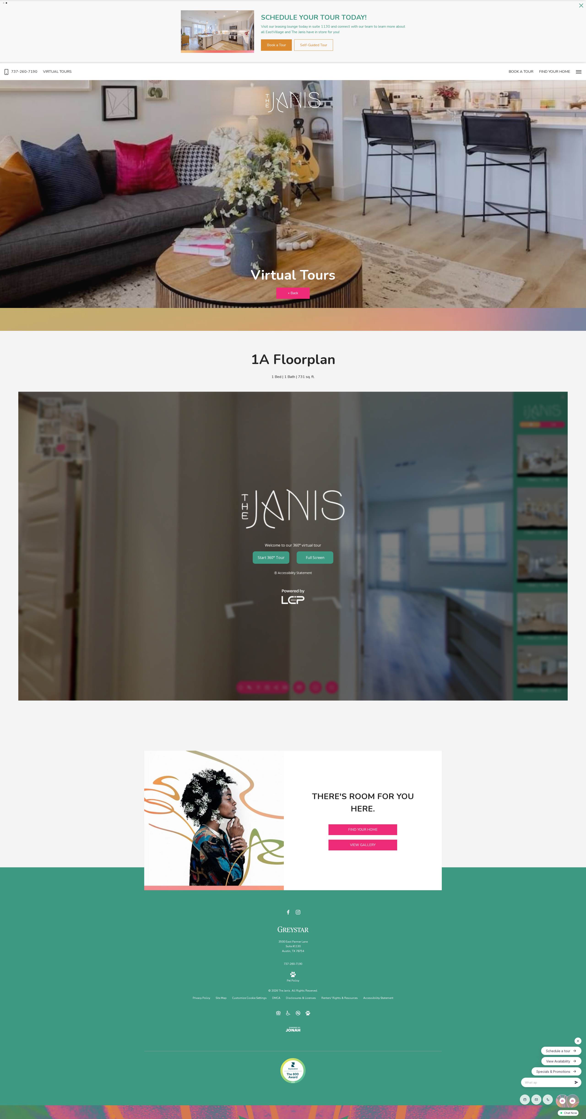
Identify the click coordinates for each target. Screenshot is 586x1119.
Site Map (221, 996)
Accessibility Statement (378, 996)
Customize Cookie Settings (249, 996)
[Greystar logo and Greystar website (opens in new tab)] (293, 927)
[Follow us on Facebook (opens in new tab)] (288, 910)
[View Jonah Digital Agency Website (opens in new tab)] (293, 1027)
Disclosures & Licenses (301, 996)
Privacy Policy (201, 996)
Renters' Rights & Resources (339, 996)
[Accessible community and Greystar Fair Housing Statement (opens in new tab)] (288, 1011)
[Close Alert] (581, 5)
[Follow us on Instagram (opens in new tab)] (298, 910)
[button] (3, 3)
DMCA (276, 996)
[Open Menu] (578, 69)
